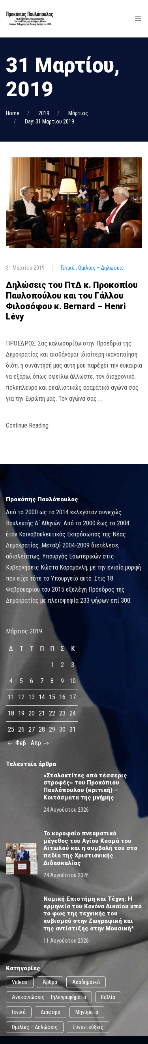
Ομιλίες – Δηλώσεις (101, 268)
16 (62, 697)
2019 (43, 113)
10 (72, 681)
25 (11, 729)
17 (72, 697)
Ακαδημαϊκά (86, 982)
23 (62, 713)
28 (42, 729)
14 (42, 697)
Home (12, 113)
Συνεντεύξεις (88, 1027)
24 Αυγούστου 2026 (66, 810)
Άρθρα (50, 982)
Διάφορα (50, 1012)
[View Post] (74, 202)
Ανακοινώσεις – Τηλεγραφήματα (49, 997)
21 (42, 713)
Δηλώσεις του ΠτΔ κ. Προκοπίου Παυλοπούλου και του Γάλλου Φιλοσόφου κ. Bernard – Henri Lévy (72, 300)
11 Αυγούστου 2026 (66, 941)
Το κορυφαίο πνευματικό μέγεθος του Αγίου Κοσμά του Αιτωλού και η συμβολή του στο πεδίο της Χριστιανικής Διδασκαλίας (90, 848)
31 (72, 729)
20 (31, 713)
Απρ (37, 743)
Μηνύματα (86, 1012)
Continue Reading (27, 425)
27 (31, 729)
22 (52, 713)
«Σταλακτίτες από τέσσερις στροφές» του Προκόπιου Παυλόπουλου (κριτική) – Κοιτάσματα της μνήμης (85, 786)
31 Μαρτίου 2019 (25, 268)
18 (11, 713)
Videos (20, 982)
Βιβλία (108, 997)
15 (52, 697)
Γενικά (68, 268)
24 (72, 713)
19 (21, 713)
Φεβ (20, 743)
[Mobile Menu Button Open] (138, 19)
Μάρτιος (78, 113)
